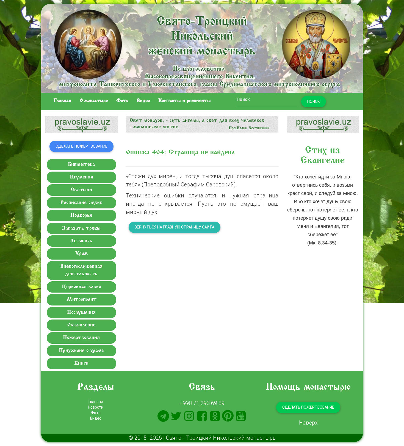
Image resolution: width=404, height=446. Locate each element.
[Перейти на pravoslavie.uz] (81, 124)
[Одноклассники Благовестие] (215, 416)
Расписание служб (81, 202)
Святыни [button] (81, 189)
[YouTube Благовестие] (241, 416)
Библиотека (81, 164)
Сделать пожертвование (81, 146)
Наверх (308, 422)
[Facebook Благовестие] (202, 416)
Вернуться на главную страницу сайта (174, 227)
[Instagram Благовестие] (189, 416)
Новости (95, 407)
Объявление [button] (81, 325)
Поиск (313, 101)
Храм (81, 253)
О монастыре (94, 100)
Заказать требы (81, 228)
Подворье (81, 215)
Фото (122, 100)
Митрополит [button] (81, 299)
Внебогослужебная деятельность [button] (81, 270)
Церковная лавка (81, 287)
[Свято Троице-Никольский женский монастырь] (202, 47)
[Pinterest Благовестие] (228, 416)
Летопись (81, 241)
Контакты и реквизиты (184, 100)
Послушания (81, 312)
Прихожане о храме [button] (81, 350)
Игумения (81, 177)
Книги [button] (81, 363)
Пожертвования (81, 337)
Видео (143, 100)
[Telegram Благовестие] (163, 416)
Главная (62, 100)
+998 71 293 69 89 (202, 403)
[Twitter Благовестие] (176, 416)
